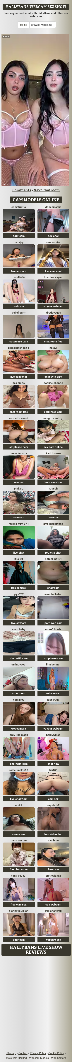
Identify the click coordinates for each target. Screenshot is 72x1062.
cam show (18, 834)
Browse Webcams (42, 24)
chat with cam (53, 376)
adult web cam (53, 412)
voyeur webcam (53, 306)
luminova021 (19, 664)
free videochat (53, 834)
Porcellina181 (53, 559)
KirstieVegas (53, 312)
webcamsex (53, 693)
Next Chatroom (47, 190)
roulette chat (53, 552)
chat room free (53, 341)
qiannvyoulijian (18, 911)
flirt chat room (19, 869)
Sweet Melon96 (18, 770)
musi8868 (19, 277)
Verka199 (18, 699)
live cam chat (53, 271)
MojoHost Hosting (16, 1058)
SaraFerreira (53, 242)
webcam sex (53, 939)
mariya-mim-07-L (19, 523)
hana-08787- (18, 875)
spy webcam (53, 904)
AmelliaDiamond (53, 523)
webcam (18, 306)
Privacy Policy (38, 1053)
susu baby (18, 629)
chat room (18, 693)
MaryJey (19, 242)
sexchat (19, 482)
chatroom (53, 588)
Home (23, 24)
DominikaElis (53, 207)
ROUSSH (53, 488)
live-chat (53, 517)
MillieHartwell (53, 911)
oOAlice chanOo (53, 383)
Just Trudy (53, 699)
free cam (53, 869)
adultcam (19, 236)
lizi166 (53, 770)
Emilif (18, 805)
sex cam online (53, 447)
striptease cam (18, 341)
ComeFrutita (18, 207)
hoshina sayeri (53, 277)
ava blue (53, 840)
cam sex (18, 517)
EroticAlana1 (53, 875)
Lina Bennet (53, 664)
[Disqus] (36, 1004)
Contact (23, 1053)
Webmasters (58, 1058)
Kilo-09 (18, 559)
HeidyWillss (53, 735)
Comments (21, 190)
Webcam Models (39, 1058)
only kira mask (19, 735)
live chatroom (18, 799)
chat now (53, 763)
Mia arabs (19, 383)
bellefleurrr (18, 312)
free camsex (18, 588)
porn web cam (53, 623)
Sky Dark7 (53, 805)
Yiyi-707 (19, 594)
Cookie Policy (56, 1053)
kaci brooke (53, 453)
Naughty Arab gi (53, 418)
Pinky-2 (18, 488)
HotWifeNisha (19, 453)
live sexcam (18, 271)
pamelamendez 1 (18, 347)
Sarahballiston (53, 594)
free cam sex (19, 904)
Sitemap (11, 1053)
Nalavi (53, 347)
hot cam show (53, 482)
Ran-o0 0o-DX (53, 629)
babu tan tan (19, 840)
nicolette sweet (18, 418)
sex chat (53, 236)
